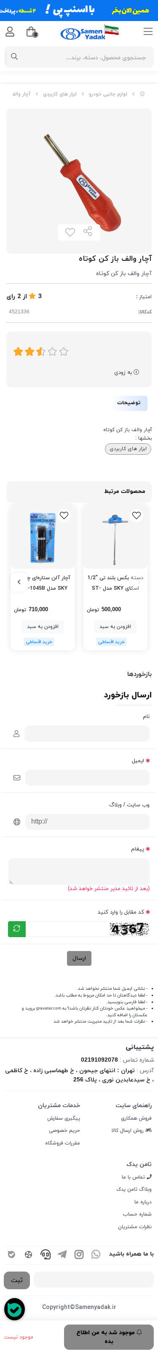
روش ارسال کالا (128, 1130)
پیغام (137, 849)
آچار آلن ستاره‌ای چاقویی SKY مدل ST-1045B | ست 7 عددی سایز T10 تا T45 (43, 584)
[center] (14, 57)
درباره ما (143, 1202)
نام (146, 717)
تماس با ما (134, 1177)
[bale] (11, 1255)
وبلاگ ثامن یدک (134, 1189)
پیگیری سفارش (63, 1118)
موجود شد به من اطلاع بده (106, 1337)
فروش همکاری (136, 1118)
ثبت (17, 1280)
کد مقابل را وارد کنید (121, 912)
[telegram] (62, 1255)
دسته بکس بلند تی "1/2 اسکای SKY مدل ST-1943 (115, 584)
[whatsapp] (96, 1255)
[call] (45, 1255)
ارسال (79, 958)
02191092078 (99, 1060)
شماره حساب (137, 1214)
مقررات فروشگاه (62, 1143)
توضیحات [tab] (129, 403)
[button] (139, 582)
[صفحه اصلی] (142, 94)
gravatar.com (48, 1008)
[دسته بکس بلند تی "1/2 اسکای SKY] (115, 537)
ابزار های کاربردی (60, 94)
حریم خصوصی (64, 1130)
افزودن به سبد (115, 626)
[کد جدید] (17, 929)
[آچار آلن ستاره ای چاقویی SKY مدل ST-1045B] (43, 537)
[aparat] (28, 1255)
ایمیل (138, 761)
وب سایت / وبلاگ (129, 805)
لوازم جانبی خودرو (108, 94)
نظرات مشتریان (135, 1227)
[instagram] (79, 1255)
